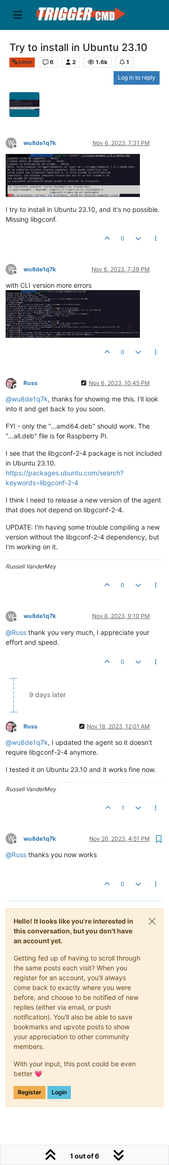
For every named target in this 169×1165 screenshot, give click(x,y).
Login (59, 1092)
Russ (30, 382)
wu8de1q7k (39, 142)
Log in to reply (136, 77)
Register (29, 1092)
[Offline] (14, 382)
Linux (25, 62)
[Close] (152, 921)
